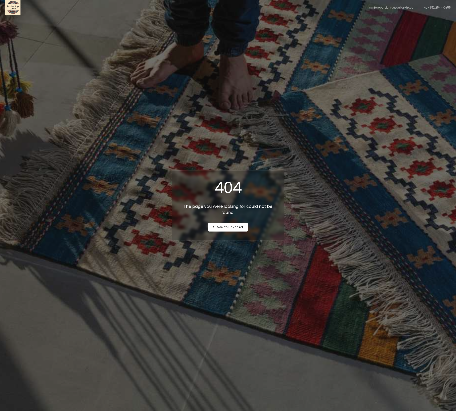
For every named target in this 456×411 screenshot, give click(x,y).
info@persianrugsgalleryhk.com (394, 8)
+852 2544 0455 (439, 8)
